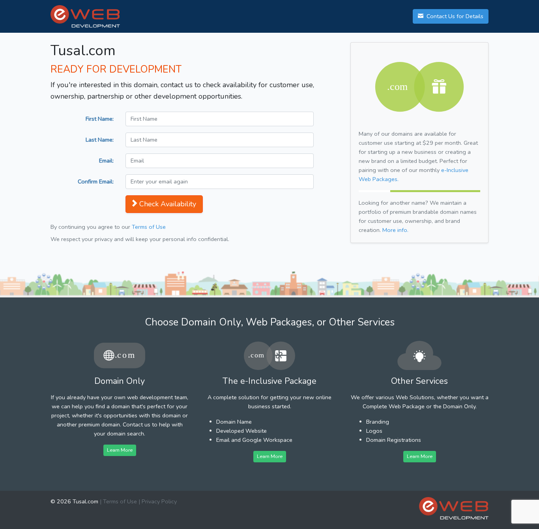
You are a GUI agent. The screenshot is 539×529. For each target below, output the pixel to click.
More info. (395, 230)
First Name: (100, 119)
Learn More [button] (120, 450)
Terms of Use (149, 227)
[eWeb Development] (453, 508)
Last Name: (100, 140)
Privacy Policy (159, 501)
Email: (106, 160)
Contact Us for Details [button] (454, 16)
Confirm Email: (96, 181)
